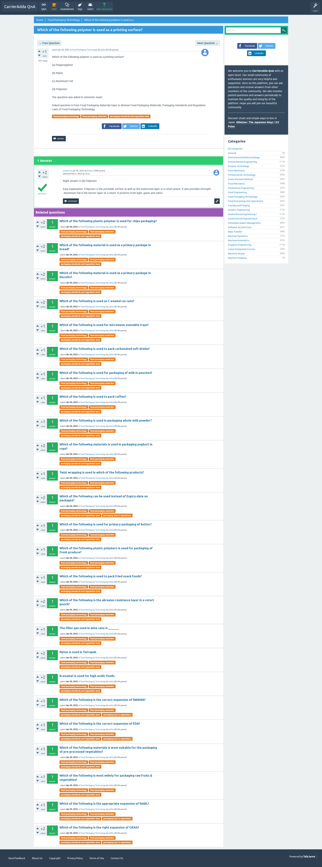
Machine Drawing (237, 258)
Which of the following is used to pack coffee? (93, 396)
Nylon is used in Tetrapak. (78, 652)
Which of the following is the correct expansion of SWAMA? (102, 699)
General (232, 153)
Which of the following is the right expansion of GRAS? (99, 827)
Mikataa (241, 122)
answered (67, 171)
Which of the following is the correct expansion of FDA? (100, 723)
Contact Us (117, 858)
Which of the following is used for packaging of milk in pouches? (106, 373)
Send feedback (16, 858)
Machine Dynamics (238, 236)
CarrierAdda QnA (19, 6)
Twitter (134, 126)
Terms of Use (96, 858)
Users (90, 9)
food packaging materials (95, 116)
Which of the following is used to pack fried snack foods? (101, 576)
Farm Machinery (236, 170)
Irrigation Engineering (239, 244)
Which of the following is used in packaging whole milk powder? (106, 420)
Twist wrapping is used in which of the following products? (102, 472)
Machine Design (236, 253)
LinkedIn (152, 126)
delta (111, 227)
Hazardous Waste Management (244, 223)
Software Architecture (240, 227)
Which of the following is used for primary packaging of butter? (106, 524)
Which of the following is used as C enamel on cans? (97, 301)
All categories (235, 148)
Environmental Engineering (242, 161)
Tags (79, 9)
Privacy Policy (75, 858)
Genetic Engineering (239, 210)
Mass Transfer (235, 231)
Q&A (43, 9)
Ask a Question (104, 9)
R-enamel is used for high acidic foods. (87, 676)
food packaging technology (66, 116)
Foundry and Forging (239, 205)
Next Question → (207, 43)
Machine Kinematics (238, 240)
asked (54, 50)
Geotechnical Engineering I (242, 214)
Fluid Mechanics (236, 183)
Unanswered (67, 9)
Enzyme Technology (238, 166)
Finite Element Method (240, 179)
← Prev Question (49, 43)
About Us (37, 858)
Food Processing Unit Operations (245, 201)
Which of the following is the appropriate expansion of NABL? (104, 803)
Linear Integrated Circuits (241, 249)
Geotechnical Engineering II (242, 218)
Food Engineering (237, 192)
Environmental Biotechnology (244, 157)
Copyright (55, 858)
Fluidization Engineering (241, 188)
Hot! (54, 9)
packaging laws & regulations (117, 515)
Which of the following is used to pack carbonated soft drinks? (105, 348)
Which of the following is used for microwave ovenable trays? (104, 325)
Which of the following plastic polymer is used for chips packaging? (108, 221)
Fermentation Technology (241, 175)
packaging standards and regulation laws (129, 116)
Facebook (114, 126)
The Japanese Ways (261, 122)
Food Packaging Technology (84, 50)
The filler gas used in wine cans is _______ (89, 628)
